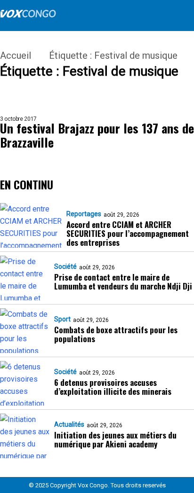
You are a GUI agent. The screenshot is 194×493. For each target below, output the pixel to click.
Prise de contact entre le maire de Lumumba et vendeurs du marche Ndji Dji (123, 281)
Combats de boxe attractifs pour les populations (116, 334)
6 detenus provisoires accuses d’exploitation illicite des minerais (112, 387)
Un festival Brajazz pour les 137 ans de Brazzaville (97, 135)
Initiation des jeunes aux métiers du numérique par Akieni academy (115, 439)
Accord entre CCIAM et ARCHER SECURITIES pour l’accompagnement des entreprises (127, 233)
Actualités (69, 424)
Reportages (83, 214)
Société (65, 266)
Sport (62, 319)
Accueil (15, 55)
